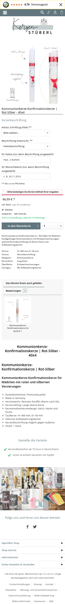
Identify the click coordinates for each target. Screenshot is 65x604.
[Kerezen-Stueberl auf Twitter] (35, 526)
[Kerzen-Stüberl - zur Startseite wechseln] (32, 26)
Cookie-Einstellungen (19, 584)
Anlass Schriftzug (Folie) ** (17, 127)
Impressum (39, 601)
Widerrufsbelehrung (44, 595)
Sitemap (38, 584)
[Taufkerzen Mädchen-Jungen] (54, 478)
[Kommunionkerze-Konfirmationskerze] (32, 478)
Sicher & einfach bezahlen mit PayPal (33, 455)
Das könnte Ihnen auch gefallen (24, 283)
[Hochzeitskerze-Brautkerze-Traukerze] (11, 499)
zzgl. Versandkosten (21, 204)
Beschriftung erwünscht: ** (17, 140)
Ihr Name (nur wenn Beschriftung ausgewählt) (28, 154)
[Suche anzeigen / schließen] (42, 12)
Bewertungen (16, 290)
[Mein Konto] (55, 12)
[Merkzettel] (48, 12)
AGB (51, 601)
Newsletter (11, 589)
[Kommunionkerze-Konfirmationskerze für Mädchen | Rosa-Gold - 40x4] (18, 310)
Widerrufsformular (21, 601)
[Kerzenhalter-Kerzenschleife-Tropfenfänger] (32, 499)
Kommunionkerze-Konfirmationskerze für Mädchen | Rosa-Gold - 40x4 (18, 326)
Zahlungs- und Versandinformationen (38, 589)
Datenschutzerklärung (19, 595)
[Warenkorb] (61, 12)
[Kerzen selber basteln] (54, 499)
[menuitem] (5, 13)
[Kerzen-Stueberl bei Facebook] (28, 526)
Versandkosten (48, 574)
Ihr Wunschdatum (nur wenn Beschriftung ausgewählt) (25, 169)
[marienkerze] (11, 478)
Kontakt (50, 584)
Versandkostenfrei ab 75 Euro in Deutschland (33, 449)
